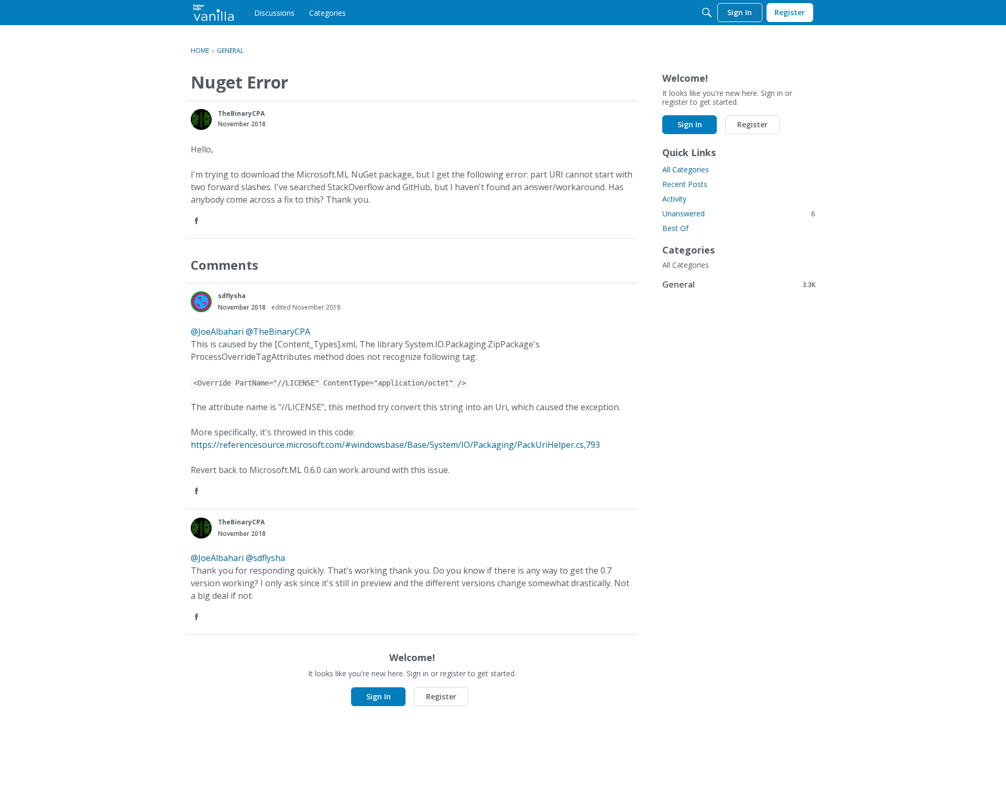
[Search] (706, 12)
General (738, 284)
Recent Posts (684, 184)
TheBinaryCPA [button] (241, 113)
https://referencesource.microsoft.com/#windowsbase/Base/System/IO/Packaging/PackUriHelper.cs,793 (395, 445)
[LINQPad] (213, 12)
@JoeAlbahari (217, 331)
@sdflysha (265, 558)
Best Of (675, 228)
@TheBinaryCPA (278, 331)
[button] (201, 119)
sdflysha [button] (232, 295)
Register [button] (441, 696)
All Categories (685, 169)
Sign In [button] (378, 696)
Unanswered (738, 213)
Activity (674, 199)
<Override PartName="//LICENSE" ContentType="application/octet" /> (329, 383)
